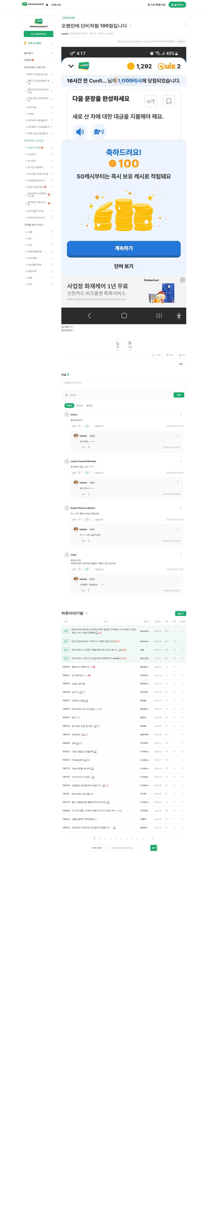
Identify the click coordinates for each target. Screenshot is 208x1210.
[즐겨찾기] (86, 613)
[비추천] (80, 426)
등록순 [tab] (89, 405)
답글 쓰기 (99, 426)
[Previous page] (94, 838)
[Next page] (153, 838)
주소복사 (181, 41)
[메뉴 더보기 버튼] (185, 24)
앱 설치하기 (177, 4)
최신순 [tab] (79, 405)
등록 (179, 395)
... (148, 838)
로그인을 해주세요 (38, 34)
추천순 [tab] (69, 405)
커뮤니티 (56, 4)
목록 (181, 364)
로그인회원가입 (157, 4)
